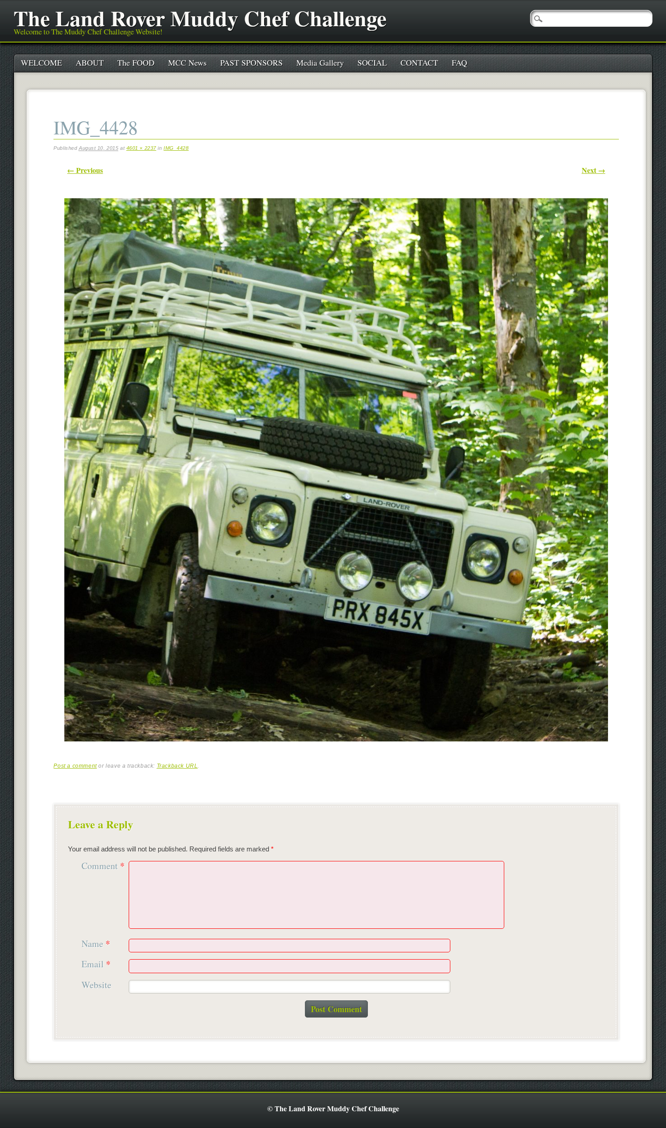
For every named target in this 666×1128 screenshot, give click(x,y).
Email (96, 964)
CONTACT (419, 62)
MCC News (187, 62)
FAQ (459, 62)
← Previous (85, 170)
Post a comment (75, 766)
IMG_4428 (176, 148)
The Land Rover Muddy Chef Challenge (200, 17)
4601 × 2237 (141, 148)
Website (96, 985)
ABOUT (90, 62)
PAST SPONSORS (251, 62)
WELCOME (41, 62)
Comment (103, 866)
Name (96, 944)
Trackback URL (177, 766)
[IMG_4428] (336, 749)
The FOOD (135, 62)
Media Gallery (320, 62)
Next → (593, 170)
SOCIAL (372, 62)
